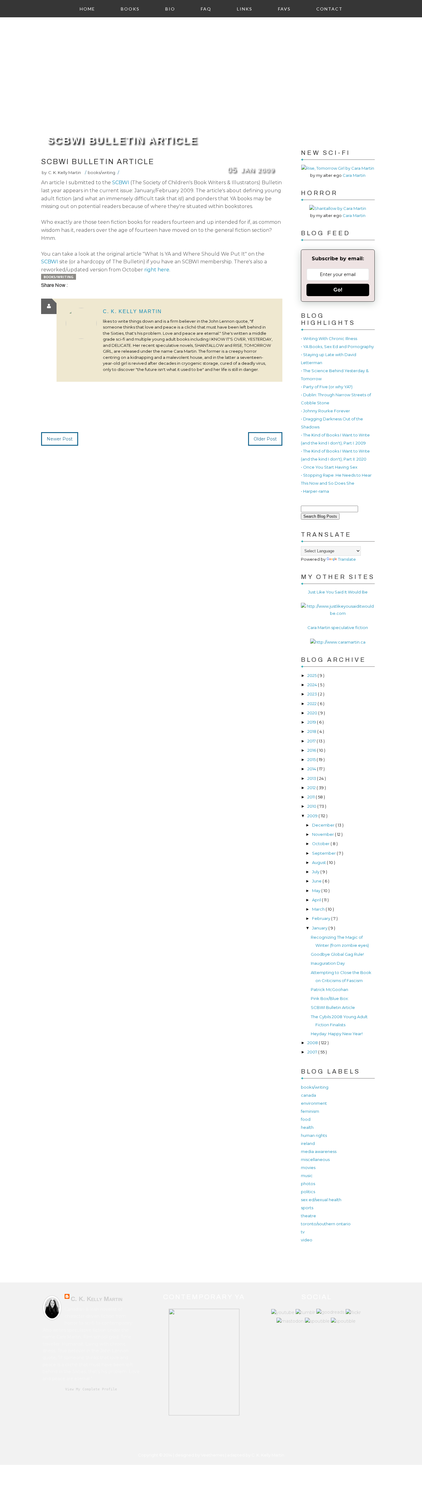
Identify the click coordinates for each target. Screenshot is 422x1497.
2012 (312, 787)
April (317, 899)
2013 (312, 778)
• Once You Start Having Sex (329, 467)
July (316, 871)
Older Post (265, 439)
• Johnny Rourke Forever (325, 410)
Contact (329, 9)
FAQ (206, 9)
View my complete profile (91, 1389)
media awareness (318, 1151)
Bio (170, 9)
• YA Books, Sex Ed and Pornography (337, 346)
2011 (311, 796)
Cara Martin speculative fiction (337, 627)
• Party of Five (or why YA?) (326, 386)
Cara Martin (354, 175)
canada (308, 1095)
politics (308, 1191)
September (324, 853)
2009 (313, 815)
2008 (313, 1042)
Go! (337, 290)
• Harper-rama (315, 491)
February (321, 918)
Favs (284, 9)
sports (307, 1207)
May (316, 890)
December (323, 825)
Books (130, 9)
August (319, 862)
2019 (312, 722)
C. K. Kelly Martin (132, 311)
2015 (312, 759)
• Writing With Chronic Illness (329, 338)
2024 (312, 684)
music (307, 1175)
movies (308, 1167)
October (321, 843)
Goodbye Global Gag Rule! (337, 954)
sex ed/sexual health (321, 1199)
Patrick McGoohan (329, 989)
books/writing (101, 172)
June (317, 880)
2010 (312, 806)
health (307, 1127)
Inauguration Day (328, 963)
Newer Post (60, 439)
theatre (308, 1215)
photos (308, 1183)
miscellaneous (315, 1159)
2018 (312, 731)
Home (87, 9)
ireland (308, 1143)
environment (314, 1103)
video (306, 1239)
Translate (347, 559)
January (320, 927)
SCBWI (121, 182)
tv (303, 1231)
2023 (312, 693)
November (323, 834)
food (305, 1119)
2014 (312, 768)
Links (244, 9)
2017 (312, 740)
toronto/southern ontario (326, 1223)
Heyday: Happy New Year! (337, 1033)
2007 (312, 1051)
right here (156, 270)
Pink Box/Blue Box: (330, 998)
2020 (312, 712)
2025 (312, 675)
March (319, 909)
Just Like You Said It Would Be (338, 591)
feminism (310, 1111)
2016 (312, 750)
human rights (314, 1135)
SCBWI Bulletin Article (122, 140)
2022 (312, 703)
